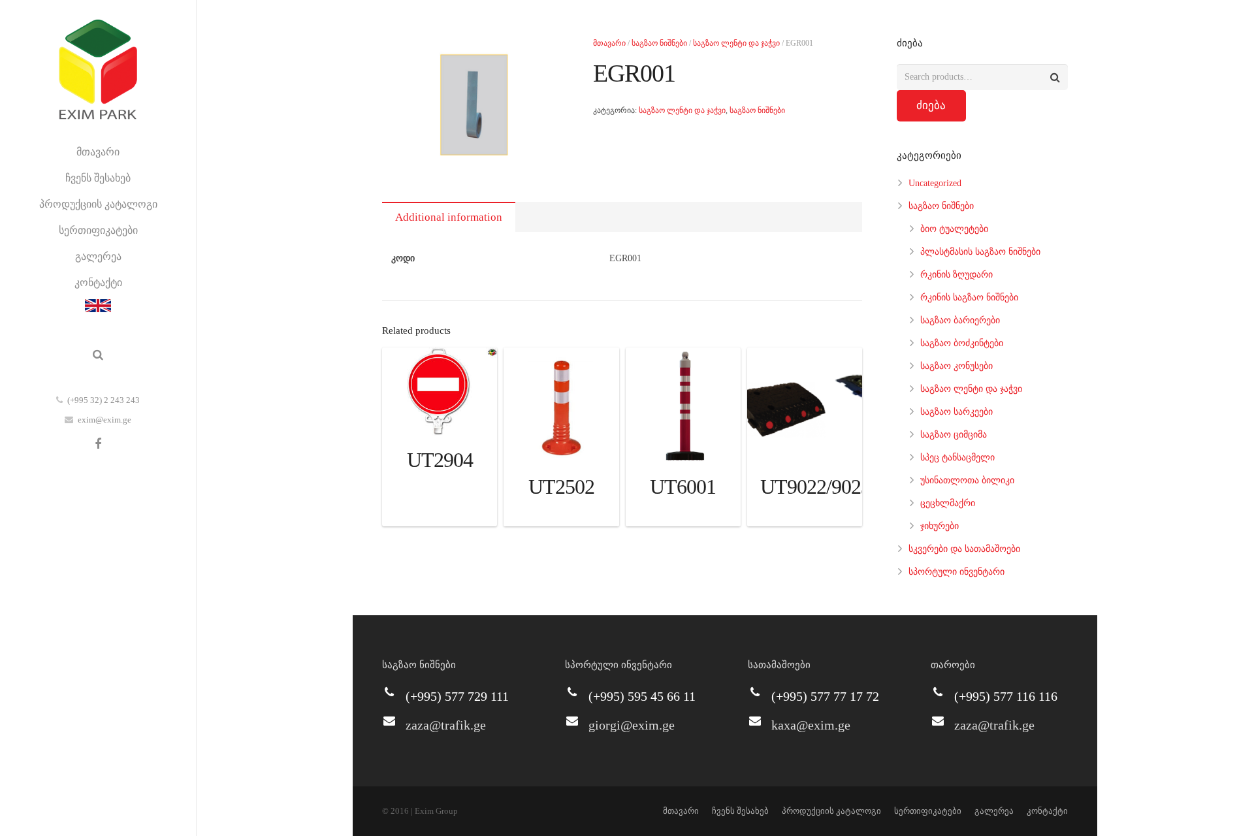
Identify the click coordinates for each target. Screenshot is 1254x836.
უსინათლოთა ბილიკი (967, 480)
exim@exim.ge (104, 420)
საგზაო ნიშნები (659, 43)
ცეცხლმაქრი (947, 503)
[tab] (448, 217)
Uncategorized (934, 183)
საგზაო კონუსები (956, 366)
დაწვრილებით (439, 513)
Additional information (448, 217)
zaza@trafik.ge (446, 725)
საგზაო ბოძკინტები (961, 343)
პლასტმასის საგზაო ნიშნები (980, 252)
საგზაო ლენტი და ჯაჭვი (736, 43)
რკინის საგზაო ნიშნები (969, 297)
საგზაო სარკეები (956, 412)
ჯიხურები (939, 526)
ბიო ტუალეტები (954, 229)
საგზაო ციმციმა (953, 435)
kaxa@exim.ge (810, 725)
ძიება (931, 105)
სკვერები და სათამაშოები (964, 549)
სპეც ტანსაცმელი (957, 457)
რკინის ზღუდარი (956, 275)
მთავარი (609, 43)
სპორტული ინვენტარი (956, 572)
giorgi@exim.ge (631, 725)
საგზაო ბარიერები (960, 320)
